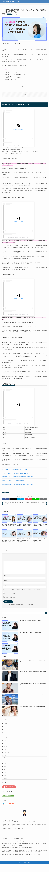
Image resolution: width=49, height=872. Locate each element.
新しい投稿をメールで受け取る (9, 597)
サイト (4, 585)
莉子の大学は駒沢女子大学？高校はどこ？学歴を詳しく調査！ (15, 473)
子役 (5, 760)
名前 (4, 575)
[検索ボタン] (44, 1)
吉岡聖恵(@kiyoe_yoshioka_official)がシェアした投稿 (18, 145)
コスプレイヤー (7, 737)
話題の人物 (6, 778)
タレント (5, 743)
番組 (5, 769)
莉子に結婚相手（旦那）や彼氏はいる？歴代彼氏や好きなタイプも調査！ (18, 476)
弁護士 (5, 763)
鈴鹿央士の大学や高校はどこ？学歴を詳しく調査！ (13, 480)
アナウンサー (6, 729)
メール (5, 580)
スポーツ (5, 740)
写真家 (5, 757)
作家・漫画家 (6, 752)
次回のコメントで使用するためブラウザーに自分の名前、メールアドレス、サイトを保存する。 (23, 589)
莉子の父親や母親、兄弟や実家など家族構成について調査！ (15, 469)
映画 (5, 766)
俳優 (5, 755)
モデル (5, 746)
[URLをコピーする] (43, 499)
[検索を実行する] (46, 613)
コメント (5, 559)
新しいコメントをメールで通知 (9, 593)
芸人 (5, 775)
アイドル (5, 726)
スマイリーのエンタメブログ (10, 1)
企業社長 (5, 749)
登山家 (5, 772)
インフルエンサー (7, 734)
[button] (5, 499)
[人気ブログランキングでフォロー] (8, 796)
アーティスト (9, 14)
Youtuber (5, 723)
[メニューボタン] (47, 1)
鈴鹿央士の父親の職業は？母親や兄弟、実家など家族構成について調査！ (18, 484)
